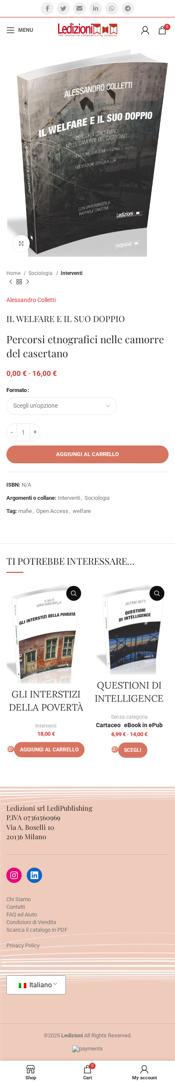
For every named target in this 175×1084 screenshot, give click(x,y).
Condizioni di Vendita (31, 922)
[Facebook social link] (47, 8)
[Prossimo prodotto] (27, 282)
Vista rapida (73, 593)
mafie (25, 511)
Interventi (71, 273)
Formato (16, 390)
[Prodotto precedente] (10, 282)
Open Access (52, 511)
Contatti (15, 907)
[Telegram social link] (127, 8)
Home (14, 273)
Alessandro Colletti (31, 300)
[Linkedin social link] (95, 8)
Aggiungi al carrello (87, 454)
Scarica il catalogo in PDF (37, 930)
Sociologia (41, 273)
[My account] (145, 30)
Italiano (40, 985)
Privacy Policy (23, 945)
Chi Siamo (18, 899)
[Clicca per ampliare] (21, 243)
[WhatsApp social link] (111, 8)
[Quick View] (10, 749)
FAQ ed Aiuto (21, 914)
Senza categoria (129, 717)
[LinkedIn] (34, 875)
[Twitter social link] (63, 8)
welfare (82, 511)
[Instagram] (14, 875)
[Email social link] (79, 8)
